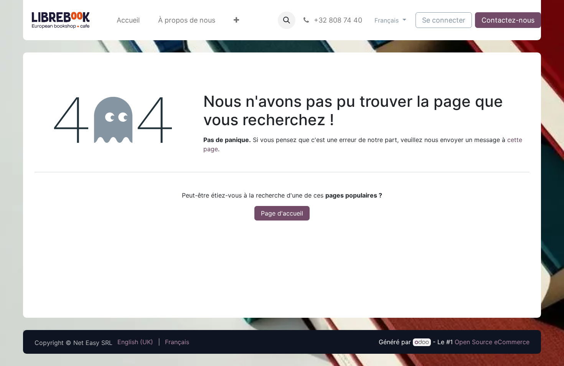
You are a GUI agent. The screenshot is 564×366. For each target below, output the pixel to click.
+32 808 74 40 (337, 20)
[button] (286, 20)
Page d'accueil (282, 213)
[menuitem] (128, 20)
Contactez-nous (508, 20)
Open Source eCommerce (492, 342)
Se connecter (443, 20)
